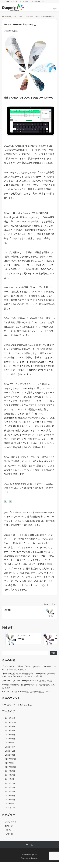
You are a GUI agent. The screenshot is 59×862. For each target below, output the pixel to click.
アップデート (10, 821)
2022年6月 (10, 783)
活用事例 (9, 834)
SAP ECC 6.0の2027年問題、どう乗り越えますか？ (26, 691)
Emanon (34, 858)
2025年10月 (10, 722)
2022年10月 (10, 767)
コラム (8, 829)
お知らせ (9, 825)
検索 (53, 653)
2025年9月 (10, 726)
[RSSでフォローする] (32, 845)
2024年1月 (10, 742)
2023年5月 (10, 751)
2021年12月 (10, 807)
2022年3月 (10, 795)
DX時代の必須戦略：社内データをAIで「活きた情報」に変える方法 (28, 686)
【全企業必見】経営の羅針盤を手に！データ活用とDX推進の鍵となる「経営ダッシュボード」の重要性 (28, 675)
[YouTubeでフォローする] (27, 845)
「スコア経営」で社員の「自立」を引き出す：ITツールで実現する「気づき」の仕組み (29, 667)
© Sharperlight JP (29, 855)
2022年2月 (10, 799)
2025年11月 (10, 718)
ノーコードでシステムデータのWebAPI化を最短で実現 (27, 680)
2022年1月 (10, 803)
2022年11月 (10, 763)
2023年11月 (10, 747)
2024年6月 (10, 734)
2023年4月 (10, 755)
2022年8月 (10, 775)
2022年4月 (10, 791)
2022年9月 (10, 771)
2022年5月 (10, 787)
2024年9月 (10, 730)
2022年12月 (10, 759)
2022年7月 (10, 779)
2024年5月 (10, 738)
